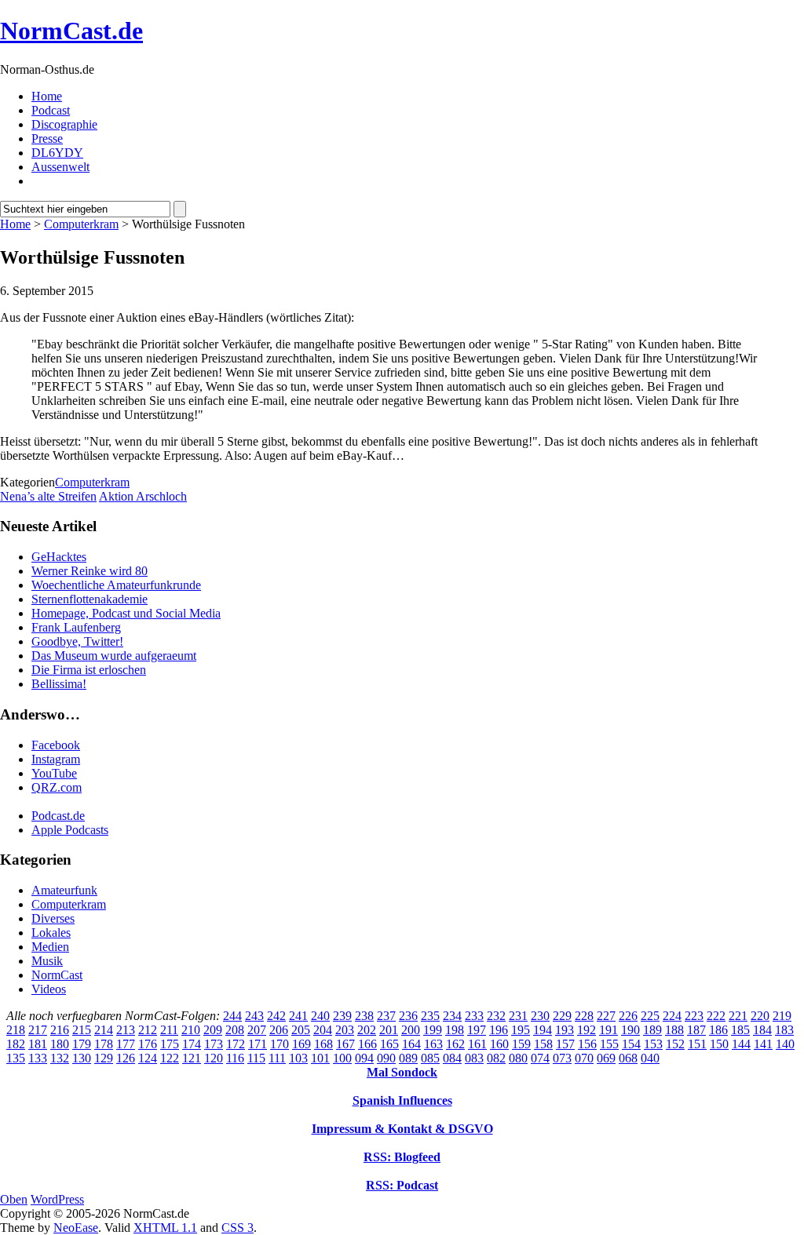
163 (433, 1044)
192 (586, 1029)
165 (389, 1044)
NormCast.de (71, 30)
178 (103, 1044)
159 (521, 1044)
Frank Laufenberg (76, 627)
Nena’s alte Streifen (48, 496)
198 (454, 1029)
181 (37, 1044)
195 (520, 1029)
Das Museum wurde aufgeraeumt (113, 655)
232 (496, 1015)
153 (653, 1044)
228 (584, 1015)
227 (606, 1015)
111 (277, 1058)
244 (232, 1015)
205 (300, 1029)
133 (37, 1058)
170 (279, 1044)
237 (386, 1015)
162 (455, 1044)
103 (298, 1058)
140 (785, 1044)
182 (15, 1044)
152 (675, 1044)
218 (15, 1029)
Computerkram (81, 224)
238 (364, 1015)
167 (345, 1044)
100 (342, 1058)
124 (147, 1058)
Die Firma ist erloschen (88, 669)
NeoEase (75, 1227)
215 (81, 1029)
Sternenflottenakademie (89, 599)
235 (430, 1015)
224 (672, 1015)
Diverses (53, 918)
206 (278, 1029)
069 (606, 1058)
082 (496, 1058)
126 (125, 1058)
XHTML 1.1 (165, 1227)
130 (81, 1058)
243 (254, 1015)
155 (609, 1044)
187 (696, 1029)
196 (498, 1029)
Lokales (51, 932)
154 (631, 1044)
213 (125, 1029)
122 (169, 1058)
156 (587, 1044)
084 (452, 1058)
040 (650, 1058)
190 (630, 1029)
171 (257, 1044)
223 (694, 1015)
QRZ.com (56, 787)
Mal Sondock (402, 1072)
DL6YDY (57, 152)
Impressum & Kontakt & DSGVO (402, 1128)
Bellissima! (58, 683)
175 (169, 1044)
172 (235, 1044)
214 (103, 1029)
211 (169, 1029)
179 (81, 1044)
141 (763, 1044)
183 (784, 1029)
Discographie (64, 124)
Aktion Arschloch (143, 496)
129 (103, 1058)
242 (276, 1015)
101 (320, 1058)
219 (782, 1015)
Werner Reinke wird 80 (89, 570)
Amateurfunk (64, 890)
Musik (47, 960)
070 (584, 1058)
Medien (50, 946)
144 (741, 1044)
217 (37, 1029)
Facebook (55, 745)
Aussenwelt (60, 166)
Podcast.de (58, 815)
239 (342, 1015)
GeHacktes (58, 556)
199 (432, 1029)
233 (474, 1015)
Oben (13, 1199)
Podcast (50, 110)
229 (562, 1015)
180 (59, 1044)
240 (320, 1015)
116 (235, 1058)
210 (190, 1029)
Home (46, 96)
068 (628, 1058)
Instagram (55, 759)
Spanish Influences (402, 1100)
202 (366, 1029)
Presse (47, 138)
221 (738, 1015)
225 (650, 1015)
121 (191, 1058)
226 (628, 1015)
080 (518, 1058)
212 (147, 1029)
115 (256, 1058)
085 (430, 1058)
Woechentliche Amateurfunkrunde (116, 585)
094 (364, 1058)
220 (760, 1015)
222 (716, 1015)
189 (652, 1029)
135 (15, 1058)
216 (59, 1029)
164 (411, 1044)
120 (213, 1058)
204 (322, 1029)
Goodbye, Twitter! (77, 641)
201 (388, 1029)
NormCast (56, 975)
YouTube (54, 773)
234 (452, 1015)
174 (191, 1044)
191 (608, 1029)
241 (298, 1015)
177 (125, 1044)
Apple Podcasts (69, 829)
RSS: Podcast (402, 1185)
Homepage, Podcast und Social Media (126, 613)
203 (344, 1029)
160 (499, 1044)
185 (740, 1029)
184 (762, 1029)
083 (474, 1058)
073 (562, 1058)
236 (408, 1015)
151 (697, 1044)
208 (234, 1029)
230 (540, 1015)
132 (59, 1058)
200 (410, 1029)
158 (543, 1044)
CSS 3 (237, 1227)
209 (212, 1029)
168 (323, 1044)
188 (674, 1029)
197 (476, 1029)
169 (301, 1044)
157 (565, 1044)
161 (477, 1044)
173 (213, 1044)
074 (540, 1058)
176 (147, 1044)
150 (719, 1044)
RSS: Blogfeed (402, 1157)
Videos (48, 989)
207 (256, 1029)
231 (518, 1015)
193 (564, 1029)
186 (718, 1029)
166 (367, 1044)
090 (386, 1058)
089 (408, 1058)
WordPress (57, 1199)
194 (542, 1029)
